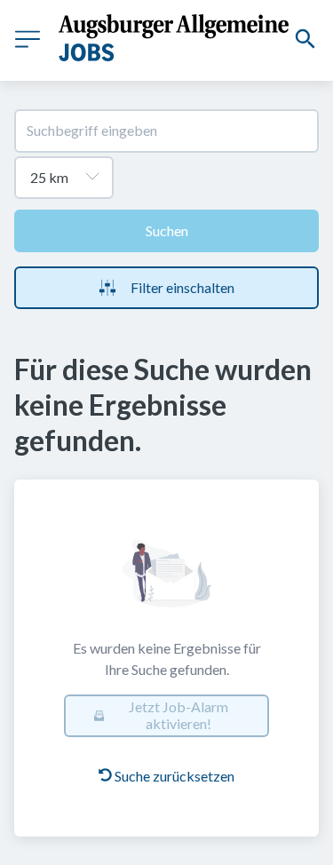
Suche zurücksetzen (174, 775)
